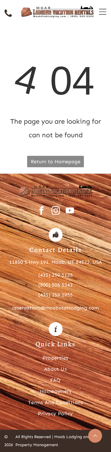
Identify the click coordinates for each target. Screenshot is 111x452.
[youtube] (70, 211)
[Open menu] (102, 11)
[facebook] (41, 211)
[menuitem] (55, 357)
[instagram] (55, 211)
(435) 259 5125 (55, 275)
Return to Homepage (55, 161)
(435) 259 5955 (55, 295)
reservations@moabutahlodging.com (55, 308)
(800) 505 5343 (55, 285)
